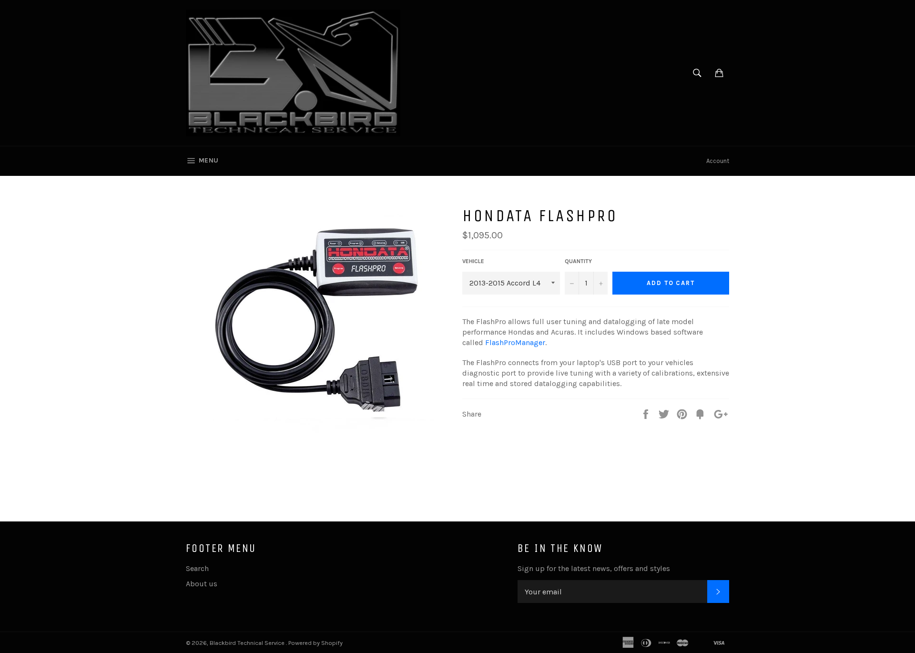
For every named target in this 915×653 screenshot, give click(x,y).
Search (197, 568)
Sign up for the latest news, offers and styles (594, 568)
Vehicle (473, 261)
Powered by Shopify (315, 642)
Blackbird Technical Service (248, 642)
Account (717, 160)
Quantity (578, 261)
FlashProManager (515, 342)
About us (201, 583)
